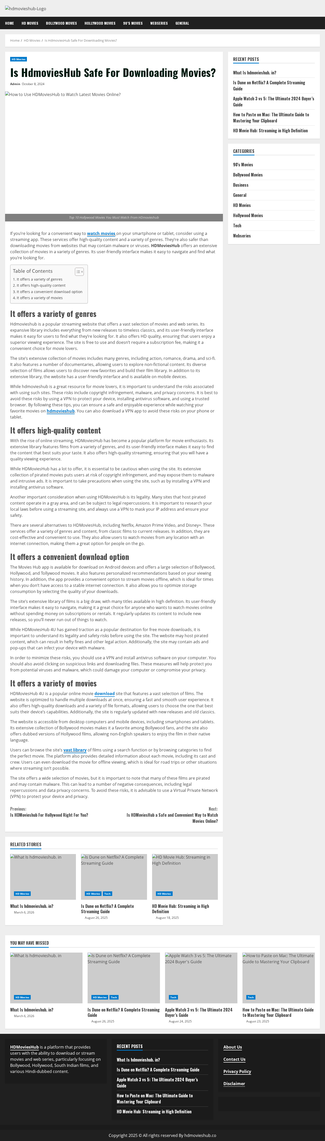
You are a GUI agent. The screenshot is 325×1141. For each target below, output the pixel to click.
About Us (232, 1047)
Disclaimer (234, 1083)
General (182, 23)
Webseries (159, 23)
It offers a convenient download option (50, 291)
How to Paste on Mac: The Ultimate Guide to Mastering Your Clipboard (271, 117)
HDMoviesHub (24, 1047)
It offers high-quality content (41, 285)
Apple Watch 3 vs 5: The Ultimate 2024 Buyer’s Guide (201, 978)
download (104, 693)
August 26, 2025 (96, 917)
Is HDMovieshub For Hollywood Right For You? (49, 812)
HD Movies (30, 23)
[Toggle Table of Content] (77, 271)
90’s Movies (133, 23)
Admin (15, 84)
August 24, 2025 (180, 1021)
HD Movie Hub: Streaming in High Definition (185, 877)
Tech (107, 893)
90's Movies (243, 165)
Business (241, 185)
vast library (75, 750)
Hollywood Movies (100, 23)
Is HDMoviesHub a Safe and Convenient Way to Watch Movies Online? (172, 815)
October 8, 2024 (33, 84)
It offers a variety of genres (39, 279)
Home (9, 23)
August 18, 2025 (167, 917)
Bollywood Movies (61, 23)
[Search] (318, 23)
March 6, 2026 (24, 912)
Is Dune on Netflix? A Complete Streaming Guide (114, 877)
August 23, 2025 (257, 1021)
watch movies (101, 233)
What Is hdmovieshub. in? (43, 877)
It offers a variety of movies (40, 297)
